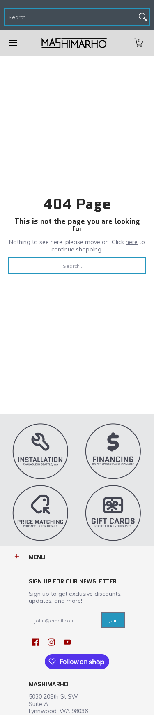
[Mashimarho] (74, 43)
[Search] (142, 17)
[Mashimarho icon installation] (40, 451)
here (132, 242)
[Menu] (12, 43)
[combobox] (70, 17)
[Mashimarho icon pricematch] (40, 512)
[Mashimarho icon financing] (113, 451)
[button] (139, 43)
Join (113, 620)
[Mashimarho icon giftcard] (113, 512)
